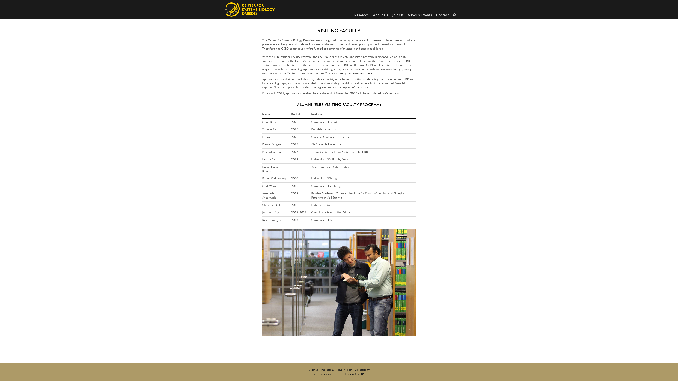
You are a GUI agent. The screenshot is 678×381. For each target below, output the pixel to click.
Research (361, 15)
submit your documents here (354, 73)
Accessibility (362, 369)
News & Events (420, 15)
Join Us (397, 15)
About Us (380, 15)
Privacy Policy (344, 369)
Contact (442, 15)
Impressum (327, 369)
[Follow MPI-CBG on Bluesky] (362, 374)
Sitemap (313, 369)
